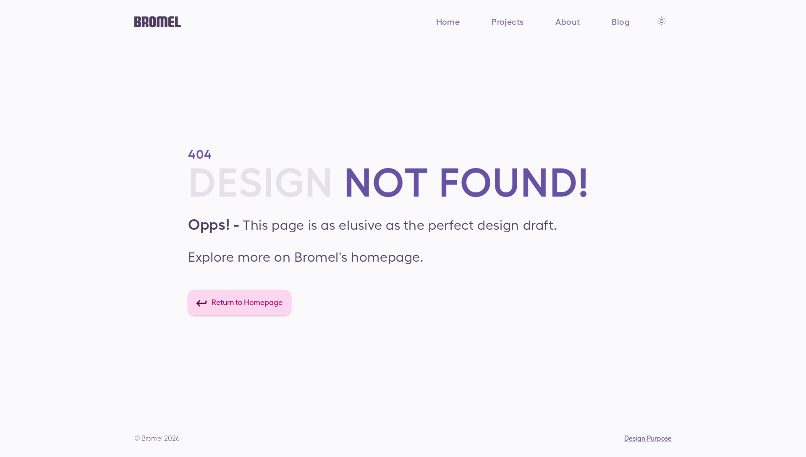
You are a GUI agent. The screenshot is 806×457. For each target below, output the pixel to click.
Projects (507, 21)
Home (448, 21)
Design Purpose (648, 438)
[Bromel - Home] (157, 22)
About (567, 21)
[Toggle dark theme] (662, 21)
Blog (621, 21)
